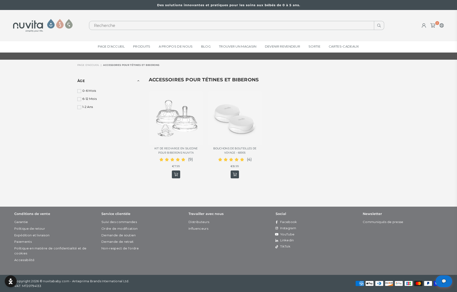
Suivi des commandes (119, 222)
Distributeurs (199, 222)
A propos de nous (176, 46)
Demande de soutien (118, 235)
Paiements (23, 241)
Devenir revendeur (282, 46)
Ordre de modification (119, 228)
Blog (206, 46)
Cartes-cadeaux (344, 46)
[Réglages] (440, 25)
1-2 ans (87, 107)
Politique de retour (29, 228)
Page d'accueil (111, 46)
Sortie (314, 46)
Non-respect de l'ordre (120, 248)
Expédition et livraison (32, 235)
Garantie (21, 222)
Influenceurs (198, 228)
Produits (141, 46)
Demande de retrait (117, 241)
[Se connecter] (424, 25)
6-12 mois (89, 99)
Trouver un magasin (238, 46)
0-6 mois (89, 90)
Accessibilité (24, 260)
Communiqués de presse (383, 222)
